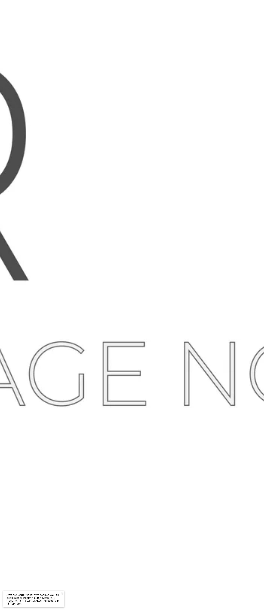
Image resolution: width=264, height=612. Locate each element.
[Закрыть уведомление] (61, 593)
